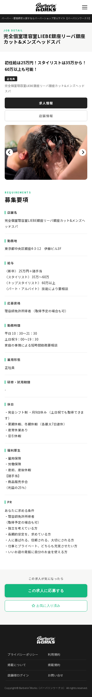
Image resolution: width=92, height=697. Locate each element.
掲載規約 (54, 665)
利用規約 (54, 654)
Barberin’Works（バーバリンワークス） (42, 688)
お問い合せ (55, 675)
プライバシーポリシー (23, 654)
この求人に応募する (46, 591)
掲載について (17, 665)
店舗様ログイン (18, 675)
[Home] (46, 7)
